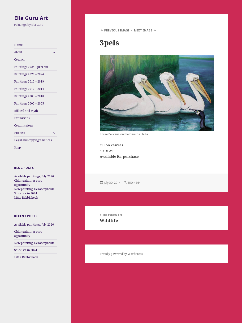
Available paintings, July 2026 (34, 176)
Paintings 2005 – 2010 (29, 96)
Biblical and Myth (26, 111)
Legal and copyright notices (33, 140)
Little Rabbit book (26, 198)
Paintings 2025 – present (31, 67)
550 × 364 (134, 183)
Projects (19, 133)
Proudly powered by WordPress (121, 254)
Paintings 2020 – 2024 (29, 74)
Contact (19, 59)
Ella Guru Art (31, 17)
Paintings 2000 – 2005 (29, 103)
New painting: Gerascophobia (34, 189)
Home (18, 45)
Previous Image (117, 30)
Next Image (143, 30)
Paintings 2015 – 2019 (29, 81)
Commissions (23, 125)
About (18, 52)
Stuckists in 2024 (25, 193)
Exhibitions (22, 118)
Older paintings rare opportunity (28, 183)
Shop (17, 147)
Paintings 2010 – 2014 (29, 89)
